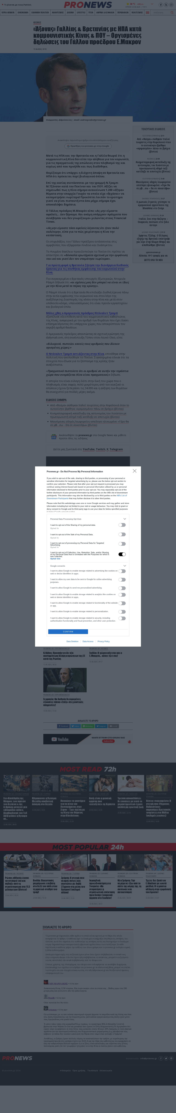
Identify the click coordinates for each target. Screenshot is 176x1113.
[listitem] (88, 518)
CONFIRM (68, 632)
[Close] (135, 471)
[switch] (122, 525)
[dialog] (88, 556)
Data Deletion (72, 641)
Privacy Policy (104, 641)
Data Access (88, 641)
